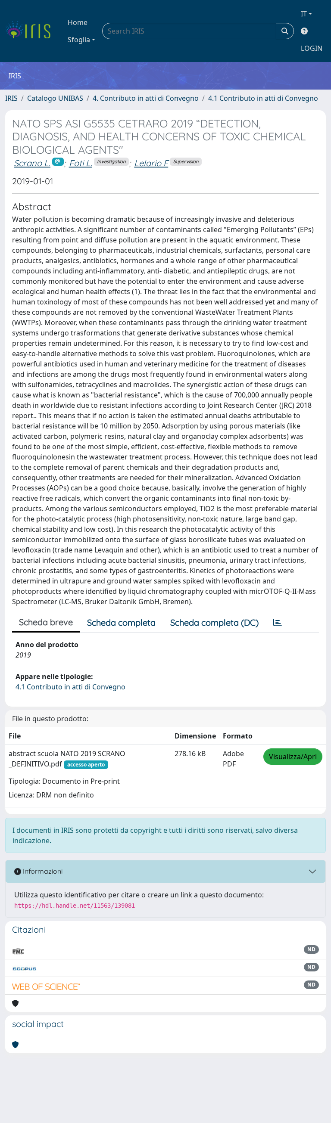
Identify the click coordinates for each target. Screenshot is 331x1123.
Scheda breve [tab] (46, 622)
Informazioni (41, 871)
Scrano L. (32, 163)
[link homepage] (31, 31)
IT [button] (304, 14)
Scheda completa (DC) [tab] (214, 622)
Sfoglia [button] (79, 39)
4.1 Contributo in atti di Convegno (263, 98)
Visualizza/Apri (293, 756)
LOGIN (311, 48)
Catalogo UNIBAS (55, 98)
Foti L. (80, 163)
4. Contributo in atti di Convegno (146, 98)
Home (77, 22)
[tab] (277, 623)
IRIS (11, 98)
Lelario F (151, 163)
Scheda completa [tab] (121, 622)
